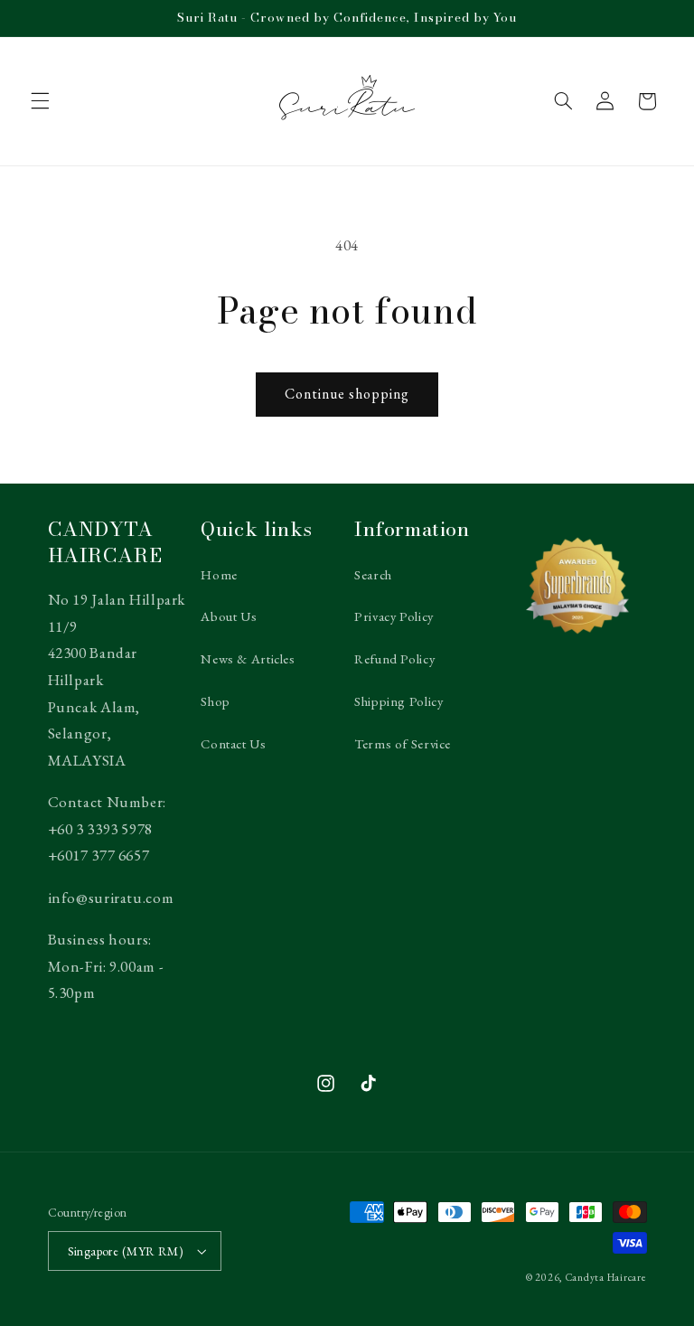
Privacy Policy (394, 616)
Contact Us (233, 743)
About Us (229, 616)
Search (373, 574)
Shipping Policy (398, 701)
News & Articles (248, 658)
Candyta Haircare (606, 1277)
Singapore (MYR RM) (126, 1251)
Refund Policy (394, 658)
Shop (215, 701)
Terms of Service (402, 743)
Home (219, 574)
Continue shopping (347, 393)
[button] (40, 101)
